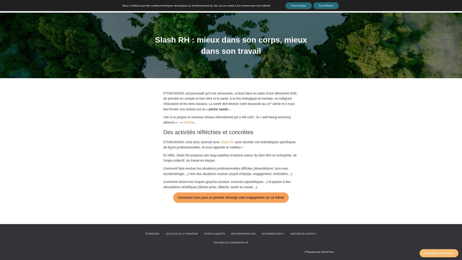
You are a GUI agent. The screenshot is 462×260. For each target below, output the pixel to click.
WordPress (327, 251)
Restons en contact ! (304, 234)
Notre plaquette (214, 234)
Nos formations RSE (243, 234)
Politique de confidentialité (231, 242)
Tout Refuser (326, 5)
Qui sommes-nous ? (273, 234)
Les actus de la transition (182, 234)
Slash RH (227, 142)
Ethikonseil (152, 234)
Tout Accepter (298, 5)
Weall (187, 122)
